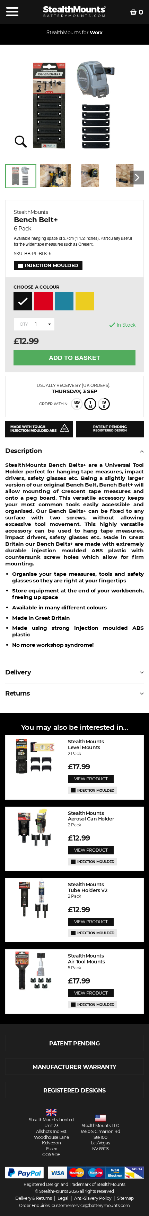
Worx (96, 33)
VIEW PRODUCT (90, 778)
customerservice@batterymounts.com (91, 1205)
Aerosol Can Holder (91, 816)
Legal (63, 1198)
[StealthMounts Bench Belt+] (74, 105)
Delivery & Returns (33, 1198)
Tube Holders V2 (87, 887)
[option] (22, 177)
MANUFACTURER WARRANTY (74, 1067)
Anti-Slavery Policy (92, 1198)
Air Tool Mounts (86, 959)
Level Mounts (86, 745)
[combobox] (34, 324)
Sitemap (125, 1198)
